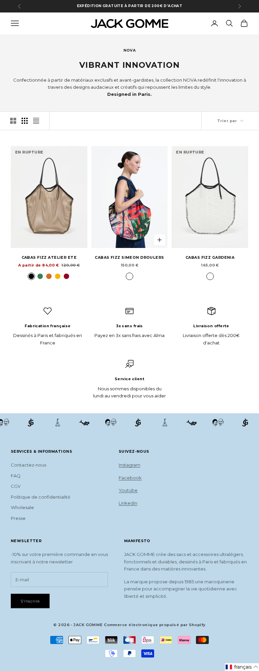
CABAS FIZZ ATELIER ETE (49, 257)
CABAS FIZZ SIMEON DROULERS (129, 257)
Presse (18, 518)
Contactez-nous (28, 465)
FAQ (16, 475)
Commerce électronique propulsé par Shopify (154, 624)
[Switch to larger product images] (13, 121)
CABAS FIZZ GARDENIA (209, 257)
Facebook (130, 477)
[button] (242, 667)
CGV (16, 486)
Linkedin (128, 503)
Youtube (128, 490)
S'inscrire (30, 601)
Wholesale (22, 507)
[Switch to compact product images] (36, 121)
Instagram (129, 465)
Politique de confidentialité (40, 497)
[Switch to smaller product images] (25, 121)
